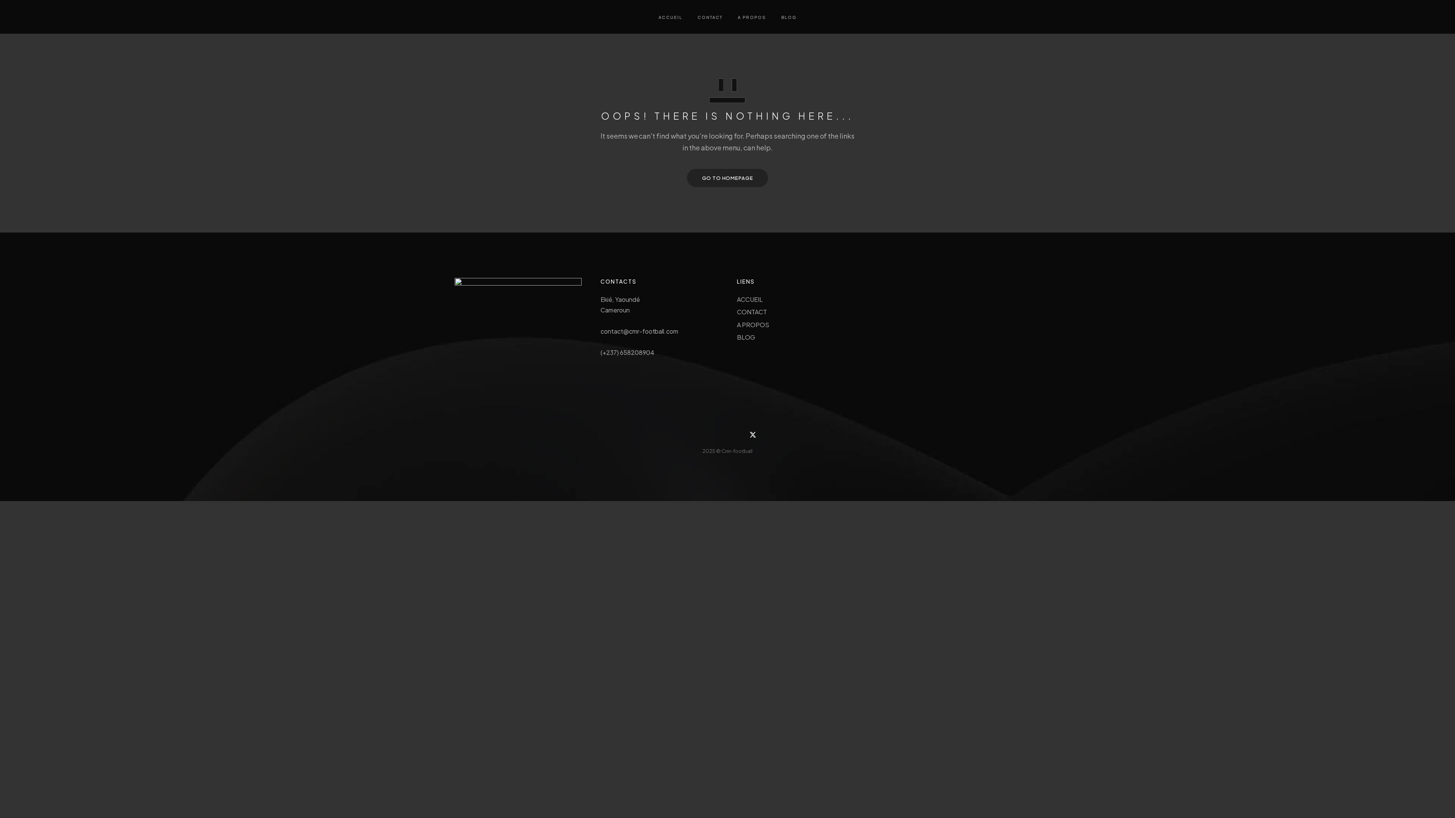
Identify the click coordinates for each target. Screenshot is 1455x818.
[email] (736, 435)
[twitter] (753, 435)
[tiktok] (719, 435)
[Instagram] (702, 435)
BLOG (746, 337)
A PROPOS (753, 325)
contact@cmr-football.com (639, 331)
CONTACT (752, 312)
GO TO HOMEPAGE (727, 178)
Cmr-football (737, 451)
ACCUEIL (750, 299)
